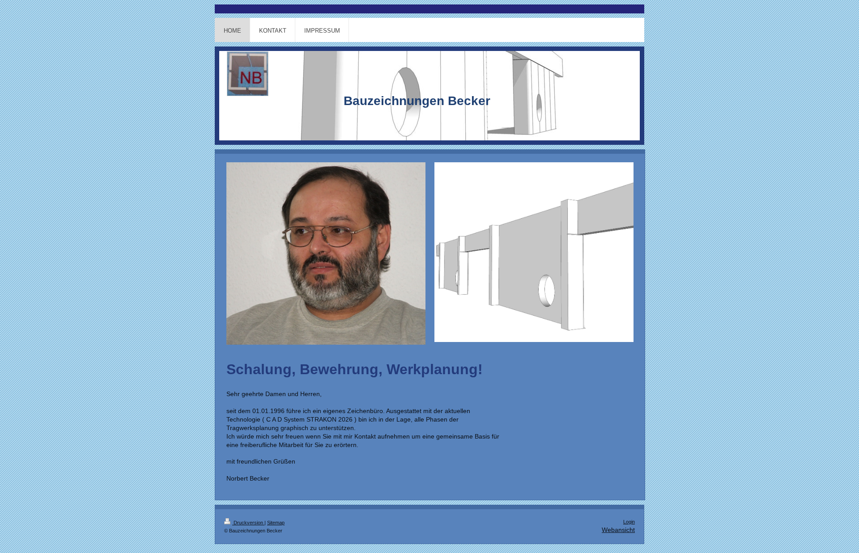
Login (629, 521)
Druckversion (248, 522)
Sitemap (276, 522)
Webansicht (618, 529)
